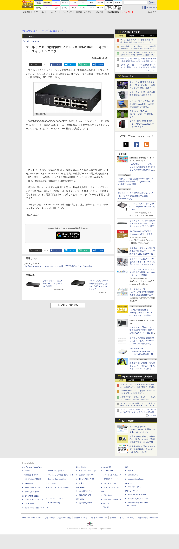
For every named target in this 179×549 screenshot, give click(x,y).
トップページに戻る (68, 305)
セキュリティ (53, 12)
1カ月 (152, 36)
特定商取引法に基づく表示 (148, 518)
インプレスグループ (127, 518)
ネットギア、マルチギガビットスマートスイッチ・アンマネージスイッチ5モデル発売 (142, 223)
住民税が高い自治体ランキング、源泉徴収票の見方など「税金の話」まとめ (142, 449)
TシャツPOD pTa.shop (137, 494)
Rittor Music (81, 467)
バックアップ (67, 12)
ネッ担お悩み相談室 (32, 492)
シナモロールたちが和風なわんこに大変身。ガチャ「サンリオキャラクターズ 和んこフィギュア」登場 (138, 405)
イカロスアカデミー (111, 487)
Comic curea (133, 475)
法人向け (99, 12)
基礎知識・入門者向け (84, 12)
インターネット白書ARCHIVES (36, 508)
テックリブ (105, 504)
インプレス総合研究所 (32, 479)
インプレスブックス (55, 499)
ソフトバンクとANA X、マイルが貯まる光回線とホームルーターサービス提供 (142, 272)
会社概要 (113, 518)
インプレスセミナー (55, 483)
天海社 (130, 471)
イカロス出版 (106, 467)
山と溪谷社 (80, 487)
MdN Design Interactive (112, 499)
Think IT (27, 471)
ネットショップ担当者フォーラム (60, 475)
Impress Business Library (57, 479)
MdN (102, 492)
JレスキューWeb (109, 483)
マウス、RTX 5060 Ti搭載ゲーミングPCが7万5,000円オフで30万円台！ (141, 124)
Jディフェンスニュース (112, 475)
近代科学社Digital (85, 503)
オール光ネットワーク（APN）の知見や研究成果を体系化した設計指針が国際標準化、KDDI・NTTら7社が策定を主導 (142, 294)
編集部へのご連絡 (80, 518)
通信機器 (26, 12)
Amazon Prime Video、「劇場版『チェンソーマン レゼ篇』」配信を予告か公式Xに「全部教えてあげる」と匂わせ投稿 (137, 393)
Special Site (127, 76)
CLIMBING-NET (85, 495)
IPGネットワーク (131, 491)
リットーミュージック (87, 471)
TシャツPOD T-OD (86, 479)
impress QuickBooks (135, 479)
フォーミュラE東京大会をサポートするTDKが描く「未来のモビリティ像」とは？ (142, 85)
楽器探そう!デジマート (87, 475)
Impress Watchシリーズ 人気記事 (137, 376)
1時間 (120, 36)
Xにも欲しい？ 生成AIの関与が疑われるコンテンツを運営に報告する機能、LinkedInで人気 (135, 196)
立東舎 (81, 483)
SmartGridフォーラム (56, 471)
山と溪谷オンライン (86, 491)
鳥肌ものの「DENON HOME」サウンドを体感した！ (141, 114)
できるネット (29, 504)
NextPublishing (54, 503)
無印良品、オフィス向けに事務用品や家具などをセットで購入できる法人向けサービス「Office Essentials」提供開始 (142, 253)
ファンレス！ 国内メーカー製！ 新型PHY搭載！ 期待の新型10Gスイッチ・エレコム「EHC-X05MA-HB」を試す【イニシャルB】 (137, 42)
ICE (126, 467)
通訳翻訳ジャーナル (111, 479)
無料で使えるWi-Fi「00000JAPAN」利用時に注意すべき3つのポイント (142, 429)
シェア (58, 64)
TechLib (106, 507)
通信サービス (39, 12)
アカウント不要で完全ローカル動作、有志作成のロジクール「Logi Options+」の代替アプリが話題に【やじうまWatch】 (138, 54)
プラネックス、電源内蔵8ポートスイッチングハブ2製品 (53, 283)
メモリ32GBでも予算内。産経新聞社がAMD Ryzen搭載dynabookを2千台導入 (141, 104)
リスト (45, 64)
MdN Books (107, 495)
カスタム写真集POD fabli (138, 499)
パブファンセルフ (134, 487)
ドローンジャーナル (32, 487)
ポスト (37, 64)
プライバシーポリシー (98, 518)
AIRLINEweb (108, 471)
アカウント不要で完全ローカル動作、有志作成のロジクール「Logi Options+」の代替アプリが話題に (136, 181)
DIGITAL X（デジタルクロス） (59, 487)
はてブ (72, 64)
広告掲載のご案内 (64, 518)
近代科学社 (80, 499)
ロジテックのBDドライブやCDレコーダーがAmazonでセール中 (142, 206)
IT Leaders (28, 483)
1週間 (141, 36)
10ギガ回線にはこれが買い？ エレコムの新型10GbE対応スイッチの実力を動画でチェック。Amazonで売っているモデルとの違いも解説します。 (143, 170)
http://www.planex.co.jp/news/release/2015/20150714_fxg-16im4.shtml (59, 266)
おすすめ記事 (128, 421)
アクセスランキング (131, 32)
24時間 (131, 36)
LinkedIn (100, 64)
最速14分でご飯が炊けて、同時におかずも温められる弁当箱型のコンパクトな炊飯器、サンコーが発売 (138, 61)
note (85, 64)
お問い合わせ (49, 518)
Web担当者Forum (31, 475)
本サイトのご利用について (31, 518)
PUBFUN (128, 483)
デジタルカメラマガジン (33, 499)
